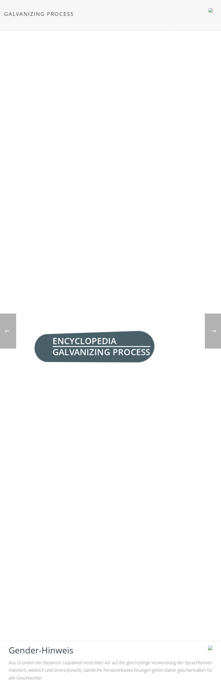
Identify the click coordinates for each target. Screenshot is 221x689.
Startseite (162, 25)
